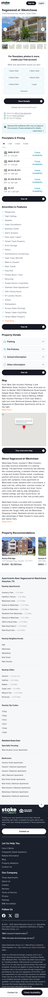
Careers (5, 885)
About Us (6, 881)
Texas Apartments (10, 877)
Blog (4, 859)
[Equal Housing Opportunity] (25, 811)
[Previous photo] (5, 29)
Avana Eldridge (8, 558)
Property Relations (10, 863)
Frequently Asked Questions (14, 852)
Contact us (24, 831)
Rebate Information (10, 856)
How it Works (8, 848)
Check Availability (37, 153)
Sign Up (31, 3)
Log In (41, 3)
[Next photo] (43, 29)
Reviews (5, 889)
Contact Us (12, 992)
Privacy (5, 896)
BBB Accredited (9, 903)
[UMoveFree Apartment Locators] (9, 811)
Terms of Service (9, 892)
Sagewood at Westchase (19, 10)
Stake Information (38, 947)
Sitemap (5, 900)
